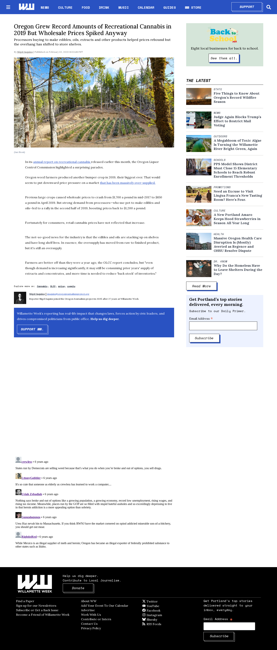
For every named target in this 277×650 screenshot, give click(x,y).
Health (219, 234)
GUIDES (169, 7)
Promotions (222, 187)
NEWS (45, 7)
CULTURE (65, 7)
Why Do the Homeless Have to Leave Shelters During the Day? (238, 270)
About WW (88, 601)
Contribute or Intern (96, 619)
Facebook (164, 610)
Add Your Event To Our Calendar (104, 605)
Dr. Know (220, 261)
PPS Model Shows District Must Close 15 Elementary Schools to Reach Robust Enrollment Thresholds (235, 170)
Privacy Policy (91, 628)
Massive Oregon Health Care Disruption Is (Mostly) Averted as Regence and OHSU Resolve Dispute (238, 244)
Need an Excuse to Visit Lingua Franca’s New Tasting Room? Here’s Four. (238, 195)
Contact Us (89, 624)
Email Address (201, 318)
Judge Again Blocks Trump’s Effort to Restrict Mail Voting (237, 121)
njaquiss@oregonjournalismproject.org (68, 294)
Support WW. (34, 329)
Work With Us (91, 614)
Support (251, 6)
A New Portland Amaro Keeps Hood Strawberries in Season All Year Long (237, 219)
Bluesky (157, 619)
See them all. (225, 58)
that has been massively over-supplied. (127, 183)
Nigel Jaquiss (25, 51)
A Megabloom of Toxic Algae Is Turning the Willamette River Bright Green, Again (237, 144)
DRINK (104, 7)
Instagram (162, 615)
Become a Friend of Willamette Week (42, 614)
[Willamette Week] (26, 7)
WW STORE (193, 7)
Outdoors (220, 136)
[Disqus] (94, 400)
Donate (82, 587)
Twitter (161, 601)
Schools (220, 160)
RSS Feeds (160, 624)
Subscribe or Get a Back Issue (37, 610)
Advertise (88, 610)
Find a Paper (25, 601)
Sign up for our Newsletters (36, 605)
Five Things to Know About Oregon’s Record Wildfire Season (236, 97)
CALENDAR (146, 7)
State (218, 89)
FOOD (86, 7)
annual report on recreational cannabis (62, 162)
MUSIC (123, 7)
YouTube (159, 606)
